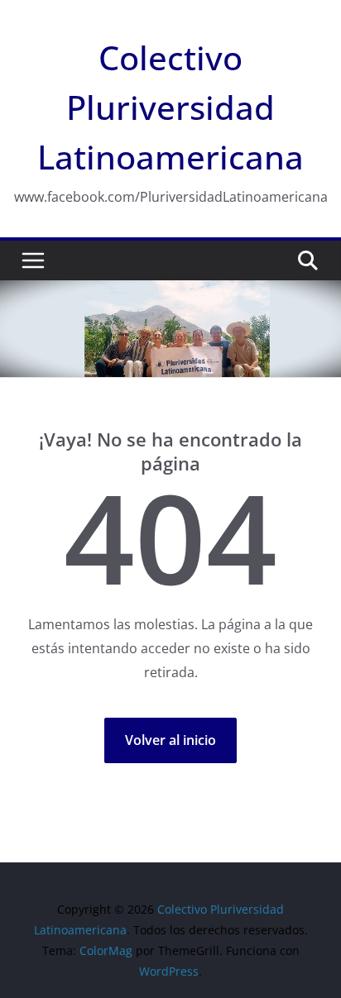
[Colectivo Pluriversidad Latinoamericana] (170, 292)
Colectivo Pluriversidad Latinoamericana (170, 107)
